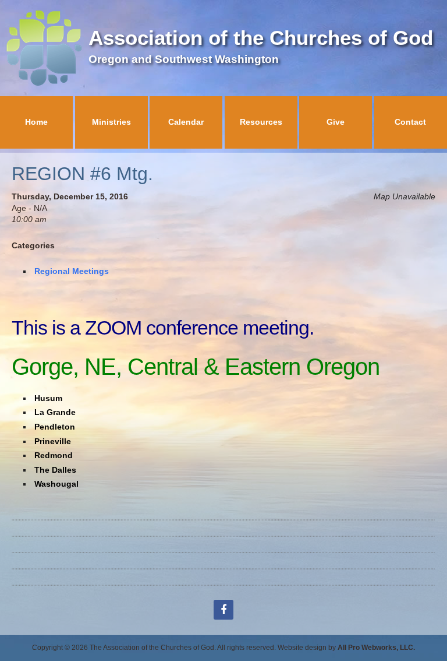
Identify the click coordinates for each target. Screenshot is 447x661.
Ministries (111, 121)
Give (336, 121)
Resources (261, 121)
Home (36, 121)
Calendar (186, 121)
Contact (410, 121)
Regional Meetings (71, 271)
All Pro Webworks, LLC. (376, 648)
